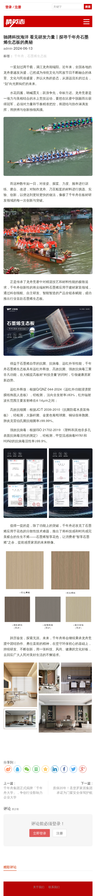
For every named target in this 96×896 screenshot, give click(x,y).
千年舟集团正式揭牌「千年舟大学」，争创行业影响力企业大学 (23, 792)
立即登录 (39, 833)
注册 (59, 833)
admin (8, 48)
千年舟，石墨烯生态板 (30, 55)
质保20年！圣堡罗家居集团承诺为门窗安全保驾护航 (73, 790)
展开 (86, 22)
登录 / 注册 (13, 6)
